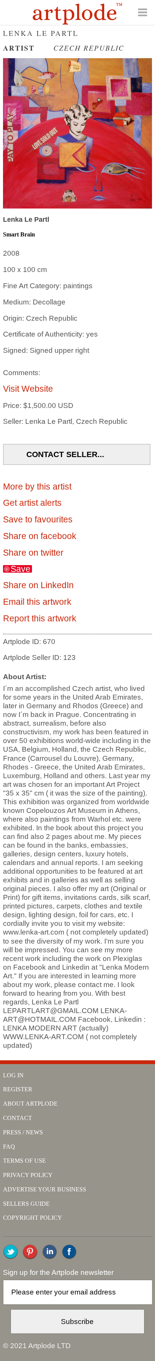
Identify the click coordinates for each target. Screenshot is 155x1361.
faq (9, 1146)
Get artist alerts (32, 503)
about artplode (30, 1103)
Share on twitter (33, 553)
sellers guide (26, 1203)
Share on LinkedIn (38, 585)
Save (20, 569)
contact (17, 1118)
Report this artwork (39, 618)
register (17, 1089)
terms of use (24, 1160)
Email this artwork (37, 602)
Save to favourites (38, 519)
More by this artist (37, 486)
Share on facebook (39, 536)
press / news (23, 1132)
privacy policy (28, 1175)
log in (13, 1075)
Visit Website (28, 389)
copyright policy (32, 1217)
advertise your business (44, 1189)
